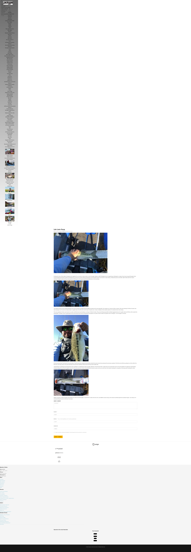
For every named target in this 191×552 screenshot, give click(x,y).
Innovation (2, 494)
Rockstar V (10, 77)
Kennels (9, 222)
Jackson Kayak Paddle (9, 20)
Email (55, 418)
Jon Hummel (57, 231)
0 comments (70, 231)
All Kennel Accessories (9, 131)
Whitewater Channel (10, 182)
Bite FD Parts (9, 58)
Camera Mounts (10, 87)
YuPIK (10, 27)
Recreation (10, 207)
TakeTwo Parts (10, 62)
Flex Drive (10, 38)
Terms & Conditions (4, 518)
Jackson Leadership (10, 166)
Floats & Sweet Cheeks (9, 84)
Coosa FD (10, 16)
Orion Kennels (10, 129)
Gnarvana (10, 76)
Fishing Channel (10, 180)
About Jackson (10, 159)
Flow (10, 74)
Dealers (9, 148)
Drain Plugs (9, 91)
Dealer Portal (9, 156)
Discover (2, 484)
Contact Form (3, 476)
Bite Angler (9, 22)
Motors (9, 35)
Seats (10, 50)
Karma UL (10, 79)
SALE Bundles (10, 133)
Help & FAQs (2, 517)
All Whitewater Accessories (9, 81)
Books (10, 88)
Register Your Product (9, 140)
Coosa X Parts (10, 61)
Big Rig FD (10, 19)
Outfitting (10, 85)
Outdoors (2, 483)
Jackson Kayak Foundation (9, 168)
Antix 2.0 (10, 70)
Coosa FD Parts (10, 60)
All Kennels (10, 130)
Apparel (9, 43)
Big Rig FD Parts (9, 57)
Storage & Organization (9, 110)
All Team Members (10, 179)
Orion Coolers (9, 118)
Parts (10, 41)
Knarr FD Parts (10, 65)
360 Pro (9, 31)
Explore (1, 486)
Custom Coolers (10, 121)
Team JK (9, 172)
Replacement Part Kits (9, 92)
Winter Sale (9, 186)
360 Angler (10, 30)
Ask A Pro (10, 137)
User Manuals (10, 141)
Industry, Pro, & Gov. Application (7, 498)
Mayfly (9, 24)
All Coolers (10, 119)
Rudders (9, 51)
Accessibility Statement (10, 146)
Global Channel (10, 183)
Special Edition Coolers (9, 122)
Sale (10, 127)
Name (55, 411)
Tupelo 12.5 (10, 102)
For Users (10, 135)
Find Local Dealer (4, 491)
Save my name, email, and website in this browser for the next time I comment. (71, 432)
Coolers (9, 215)
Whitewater (9, 200)
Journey (9, 103)
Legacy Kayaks (10, 66)
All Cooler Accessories (9, 125)
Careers (9, 170)
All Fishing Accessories (9, 42)
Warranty (10, 142)
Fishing (9, 193)
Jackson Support (3, 495)
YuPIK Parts (9, 64)
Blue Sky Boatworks (10, 28)
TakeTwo (9, 26)
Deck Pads (10, 53)
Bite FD (9, 18)
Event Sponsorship (4, 496)
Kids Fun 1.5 (9, 80)
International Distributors (10, 158)
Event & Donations (10, 169)
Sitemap (2, 524)
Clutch (9, 72)
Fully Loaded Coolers (10, 123)
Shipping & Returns (4, 521)
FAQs (10, 138)
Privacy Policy (3, 520)
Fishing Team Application (5, 511)
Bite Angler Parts (9, 54)
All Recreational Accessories (9, 106)
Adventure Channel (4, 507)
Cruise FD (10, 104)
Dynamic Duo (10, 73)
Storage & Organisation (9, 47)
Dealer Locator (10, 155)
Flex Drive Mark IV (9, 39)
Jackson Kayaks (10, 69)
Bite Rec (9, 98)
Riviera (9, 99)
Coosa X (9, 23)
